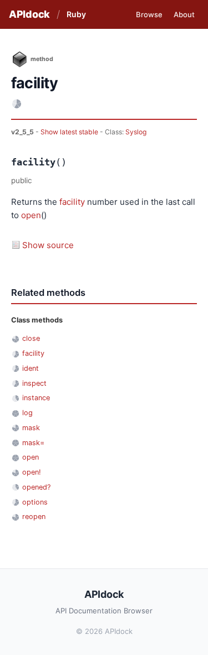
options (35, 502)
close (31, 338)
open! (31, 472)
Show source (48, 245)
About (184, 14)
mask (31, 428)
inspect (34, 383)
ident (30, 368)
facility (72, 201)
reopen (33, 516)
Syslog (135, 132)
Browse (149, 14)
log (27, 413)
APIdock (29, 14)
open (31, 215)
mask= (33, 443)
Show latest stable (70, 132)
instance (36, 398)
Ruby (76, 14)
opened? (36, 487)
